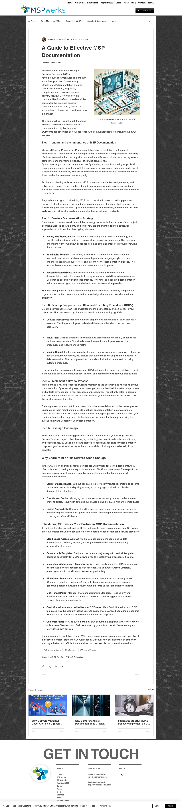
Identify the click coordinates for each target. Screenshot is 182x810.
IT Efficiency (70, 650)
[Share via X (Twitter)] (49, 666)
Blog (59, 792)
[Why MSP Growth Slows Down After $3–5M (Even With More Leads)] (48, 705)
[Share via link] (62, 666)
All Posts (31, 21)
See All (151, 690)
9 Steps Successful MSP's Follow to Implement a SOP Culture (133, 722)
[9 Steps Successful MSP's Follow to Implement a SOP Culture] (134, 705)
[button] (150, 21)
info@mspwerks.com (97, 777)
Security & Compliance (96, 21)
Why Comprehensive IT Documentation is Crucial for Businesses (89, 722)
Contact (60, 795)
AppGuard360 (63, 783)
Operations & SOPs (74, 21)
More (114, 21)
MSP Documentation (52, 650)
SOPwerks (61, 777)
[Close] (178, 806)
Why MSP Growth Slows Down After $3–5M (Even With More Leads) (46, 722)
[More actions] (138, 39)
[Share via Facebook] (43, 666)
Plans (59, 789)
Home (59, 774)
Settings (158, 805)
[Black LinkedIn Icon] (121, 775)
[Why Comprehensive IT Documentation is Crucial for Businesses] (91, 705)
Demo (59, 786)
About (59, 798)
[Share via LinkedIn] (56, 666)
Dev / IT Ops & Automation (72, 657)
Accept (170, 805)
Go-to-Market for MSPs (50, 21)
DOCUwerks (62, 780)
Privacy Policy (63, 801)
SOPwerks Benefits (88, 650)
